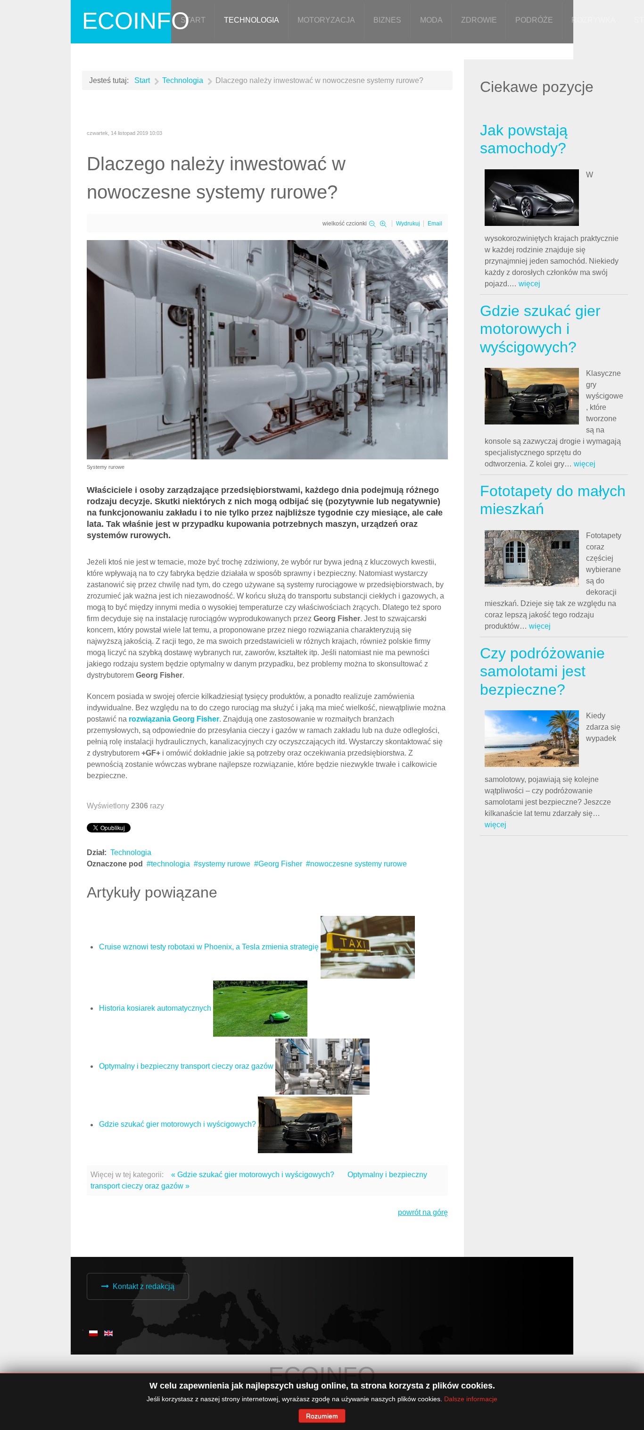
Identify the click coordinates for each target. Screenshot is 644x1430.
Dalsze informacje (470, 1399)
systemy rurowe (224, 864)
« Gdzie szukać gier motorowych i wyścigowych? (252, 1175)
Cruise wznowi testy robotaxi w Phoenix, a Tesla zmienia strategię (209, 947)
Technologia (130, 852)
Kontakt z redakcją (143, 1286)
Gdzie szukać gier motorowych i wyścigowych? (177, 1125)
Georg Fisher (280, 864)
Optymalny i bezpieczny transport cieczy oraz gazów (186, 1066)
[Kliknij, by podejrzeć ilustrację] (267, 349)
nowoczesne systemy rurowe (358, 864)
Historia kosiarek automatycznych (155, 1008)
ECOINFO (136, 20)
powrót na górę (423, 1212)
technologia (170, 864)
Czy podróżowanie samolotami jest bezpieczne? (542, 671)
